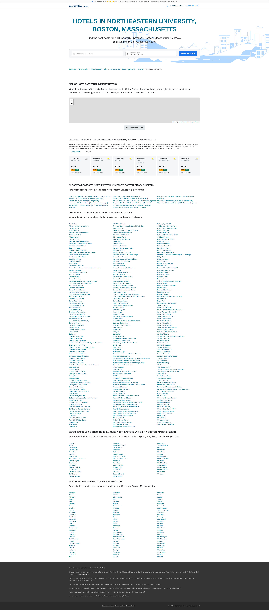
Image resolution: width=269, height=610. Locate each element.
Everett (71, 541)
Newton (115, 528)
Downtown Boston (75, 472)
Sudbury (160, 517)
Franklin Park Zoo (119, 224)
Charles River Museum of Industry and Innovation (86, 343)
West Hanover (162, 539)
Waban (159, 447)
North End (116, 463)
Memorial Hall (117, 369)
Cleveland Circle (74, 467)
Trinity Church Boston (164, 376)
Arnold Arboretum (75, 235)
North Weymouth (119, 537)
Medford (116, 510)
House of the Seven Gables (122, 277)
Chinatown (72, 465)
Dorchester (73, 469)
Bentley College (74, 248)
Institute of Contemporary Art (123, 285)
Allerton (71, 443)
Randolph (116, 552)
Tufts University (162, 380)
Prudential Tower (163, 274)
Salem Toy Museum (164, 318)
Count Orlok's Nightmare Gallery (80, 382)
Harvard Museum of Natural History (125, 259)
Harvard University (119, 266)
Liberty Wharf (117, 327)
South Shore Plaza (163, 352)
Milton (115, 519)
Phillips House (162, 257)
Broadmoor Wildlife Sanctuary (79, 321)
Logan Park (117, 329)
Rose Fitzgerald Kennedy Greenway (169, 296)
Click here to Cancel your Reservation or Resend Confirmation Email (93, 584)
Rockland (160, 492)
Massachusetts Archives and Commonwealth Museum (131, 358)
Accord (71, 495)
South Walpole (162, 508)
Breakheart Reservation (77, 312)
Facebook (92, 596)
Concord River (74, 369)
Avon (71, 499)
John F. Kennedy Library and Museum (126, 294)
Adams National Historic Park (78, 226)
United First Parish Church (166, 385)
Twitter (98, 596)
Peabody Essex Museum (165, 252)
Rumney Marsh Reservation (166, 303)
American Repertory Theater (78, 232)
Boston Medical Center (77, 290)
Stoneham (160, 512)
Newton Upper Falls (120, 458)
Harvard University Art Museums (124, 268)
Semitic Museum (162, 343)
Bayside (71, 454)
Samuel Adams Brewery (165, 329)
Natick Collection (119, 393)
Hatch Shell (117, 270)
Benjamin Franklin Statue (77, 246)
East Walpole (73, 539)
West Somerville (162, 469)
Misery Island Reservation (122, 374)
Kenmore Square (119, 310)
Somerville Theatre (163, 347)
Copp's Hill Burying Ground (78, 380)
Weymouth (161, 545)
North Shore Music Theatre (122, 422)
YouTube (105, 596)
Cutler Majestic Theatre (77, 389)
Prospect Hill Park (163, 272)
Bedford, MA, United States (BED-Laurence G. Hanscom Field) (90, 196)
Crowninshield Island (76, 387)
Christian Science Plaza (77, 358)
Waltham (160, 526)
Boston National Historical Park (79, 294)
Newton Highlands (119, 456)
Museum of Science (120, 387)
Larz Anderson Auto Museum (123, 316)
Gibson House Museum (121, 235)
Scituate (160, 499)
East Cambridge (74, 476)
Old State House (163, 241)
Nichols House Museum (121, 420)
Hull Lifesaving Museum (121, 281)
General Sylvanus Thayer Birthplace (125, 230)
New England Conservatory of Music (125, 411)
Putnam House (162, 279)
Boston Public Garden (76, 299)
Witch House (161, 415)
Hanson (71, 548)
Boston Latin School (76, 285)
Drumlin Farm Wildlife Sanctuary (79, 407)
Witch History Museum (164, 413)
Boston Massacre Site (76, 288)
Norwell (115, 541)
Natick (115, 523)
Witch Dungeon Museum (165, 411)
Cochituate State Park (76, 363)
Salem (159, 495)
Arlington (72, 497)
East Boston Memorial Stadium (79, 409)
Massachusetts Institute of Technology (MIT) (128, 363)
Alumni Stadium (74, 230)
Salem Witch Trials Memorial (167, 327)
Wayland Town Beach (164, 400)
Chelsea (72, 526)
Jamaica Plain (117, 447)
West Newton (161, 465)
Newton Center (118, 454)
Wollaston (160, 474)
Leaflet (175, 122)
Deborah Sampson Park (77, 396)
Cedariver (72, 334)
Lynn (114, 499)
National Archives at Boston (122, 398)
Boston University (75, 307)
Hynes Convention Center (122, 283)
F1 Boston (72, 415)
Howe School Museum (121, 279)
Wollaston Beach (163, 420)
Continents (72, 69)
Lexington (116, 492)
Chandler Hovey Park (76, 336)
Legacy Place (118, 318)
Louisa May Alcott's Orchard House (125, 343)
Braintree (72, 512)
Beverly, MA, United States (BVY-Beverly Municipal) (86, 198)
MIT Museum (117, 376)
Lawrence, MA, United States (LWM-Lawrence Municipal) (88, 203)
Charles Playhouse (75, 338)
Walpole (160, 523)
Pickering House (163, 259)
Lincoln (115, 495)
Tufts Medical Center (164, 378)
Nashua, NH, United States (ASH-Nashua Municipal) (130, 198)
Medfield (116, 508)
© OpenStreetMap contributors (192, 122)
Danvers (72, 534)
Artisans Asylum (74, 237)
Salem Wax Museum (164, 321)
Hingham (72, 552)
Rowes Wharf (161, 299)
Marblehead (117, 506)
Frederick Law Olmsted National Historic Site (128, 226)
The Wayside (161, 374)
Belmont (72, 504)
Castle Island (73, 332)
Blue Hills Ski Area (75, 259)
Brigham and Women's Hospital (79, 316)
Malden (115, 504)
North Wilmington (119, 539)
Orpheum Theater (163, 243)
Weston (160, 541)
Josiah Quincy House (120, 301)
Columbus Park (74, 367)
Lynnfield (116, 501)
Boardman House (75, 261)
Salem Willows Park (163, 323)
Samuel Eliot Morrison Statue (167, 332)
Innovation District (119, 445)
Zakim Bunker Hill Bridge (165, 424)
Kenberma (116, 450)
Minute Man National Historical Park (125, 371)
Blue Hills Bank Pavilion (77, 257)
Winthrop (160, 554)
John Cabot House (119, 292)
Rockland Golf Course (164, 290)
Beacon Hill (73, 456)
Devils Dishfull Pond (75, 400)
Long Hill (116, 332)
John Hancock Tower (120, 299)
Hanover (72, 545)
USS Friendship (162, 393)
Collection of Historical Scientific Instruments (84, 365)
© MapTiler (181, 122)
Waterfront (161, 450)
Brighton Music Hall (75, 318)
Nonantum (116, 461)
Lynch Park (117, 345)
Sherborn (160, 504)
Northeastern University (121, 424)
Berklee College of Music (77, 250)
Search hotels (188, 53)
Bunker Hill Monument (76, 325)
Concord (72, 532)
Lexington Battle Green (121, 323)
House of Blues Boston (121, 274)
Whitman (160, 548)
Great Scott (117, 241)
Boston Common (74, 279)
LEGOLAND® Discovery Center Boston (126, 321)
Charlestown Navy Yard (77, 345)
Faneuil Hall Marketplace (77, 418)
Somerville (161, 506)
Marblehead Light (119, 352)
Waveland (160, 452)
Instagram (112, 596)
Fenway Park (73, 422)
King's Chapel (117, 312)
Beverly (71, 506)
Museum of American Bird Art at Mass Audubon (129, 385)
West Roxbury (162, 467)
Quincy (115, 550)
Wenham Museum (163, 404)
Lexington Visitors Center (121, 325)
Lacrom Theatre (118, 314)
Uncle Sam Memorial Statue (166, 382)
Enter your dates (134, 127)
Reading (116, 554)
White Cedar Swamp (164, 407)
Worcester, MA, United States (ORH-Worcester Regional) (176, 203)
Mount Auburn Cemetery (121, 380)
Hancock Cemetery (119, 246)
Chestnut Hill (73, 528)
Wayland (160, 530)
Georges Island (74, 543)
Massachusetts (115, 69)
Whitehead (161, 472)
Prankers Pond (162, 266)
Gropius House (118, 243)
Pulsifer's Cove (162, 277)
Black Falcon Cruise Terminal (79, 255)
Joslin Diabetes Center (121, 303)
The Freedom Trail (163, 367)
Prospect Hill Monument (165, 270)
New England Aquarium (121, 409)
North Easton (117, 532)
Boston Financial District (77, 458)
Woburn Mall (161, 418)
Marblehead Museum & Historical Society (127, 354)
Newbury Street (118, 418)
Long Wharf (117, 334)
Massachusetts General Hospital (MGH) (126, 360)
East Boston (73, 474)
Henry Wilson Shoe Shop (121, 272)
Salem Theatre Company (165, 316)
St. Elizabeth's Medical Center (167, 356)
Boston (140, 69)
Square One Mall (163, 354)
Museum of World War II (121, 389)
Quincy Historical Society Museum (169, 281)
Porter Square (162, 261)
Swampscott (161, 519)
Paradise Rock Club (164, 246)
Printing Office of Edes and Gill (167, 268)
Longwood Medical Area (121, 340)
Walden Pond (161, 396)
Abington (72, 492)
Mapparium (117, 349)
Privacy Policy (120, 606)
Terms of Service (108, 606)
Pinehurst (116, 548)
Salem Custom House (164, 307)
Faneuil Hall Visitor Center (78, 420)
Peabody (116, 545)
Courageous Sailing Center (78, 385)
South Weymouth (163, 510)
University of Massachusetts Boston (169, 387)
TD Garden (161, 365)
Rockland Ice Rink (163, 292)
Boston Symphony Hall (76, 303)
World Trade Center (164, 422)
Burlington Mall (74, 327)
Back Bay (72, 452)
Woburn (160, 556)
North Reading (118, 534)
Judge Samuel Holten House (123, 305)
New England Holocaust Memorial (124, 413)
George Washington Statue (122, 232)
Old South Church (163, 237)
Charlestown (73, 463)
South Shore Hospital (164, 349)
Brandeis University (75, 310)
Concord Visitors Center (77, 371)
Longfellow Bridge (119, 336)
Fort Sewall (73, 424)
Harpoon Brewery (119, 250)
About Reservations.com (77, 592)
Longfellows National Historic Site (124, 338)
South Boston (117, 476)
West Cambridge (163, 458)
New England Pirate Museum (123, 415)
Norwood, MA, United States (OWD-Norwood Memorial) (132, 203)
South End (160, 443)
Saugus (159, 497)
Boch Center (73, 263)
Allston (71, 445)
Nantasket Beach (119, 391)
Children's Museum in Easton (79, 356)
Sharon (159, 501)
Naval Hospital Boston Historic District (126, 407)
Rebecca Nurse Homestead (166, 285)
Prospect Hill (117, 467)
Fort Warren (73, 426)
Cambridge (72, 521)
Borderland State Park (76, 266)
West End (160, 461)
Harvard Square (118, 263)
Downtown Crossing (75, 404)
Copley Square (74, 378)
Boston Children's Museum (78, 272)
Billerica (71, 508)
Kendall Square (118, 307)
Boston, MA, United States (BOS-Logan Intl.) (84, 201)
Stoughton (160, 515)
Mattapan (116, 452)
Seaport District (118, 474)
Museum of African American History (125, 382)
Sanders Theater (163, 334)
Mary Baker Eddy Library (121, 356)
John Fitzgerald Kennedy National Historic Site (129, 296)
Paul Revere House (164, 250)
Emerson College (75, 413)
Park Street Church (163, 248)
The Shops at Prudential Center (168, 371)
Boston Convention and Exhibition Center (83, 281)
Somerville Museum (164, 345)
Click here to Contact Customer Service (147, 584)
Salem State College (164, 314)
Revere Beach (162, 288)
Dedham (72, 537)
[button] (71, 100)
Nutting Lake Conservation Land (124, 426)
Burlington (72, 519)
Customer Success (118, 592)
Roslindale (116, 469)
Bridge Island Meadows (77, 314)
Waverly (160, 454)
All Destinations (92, 592)
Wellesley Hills (162, 456)
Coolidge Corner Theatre (77, 374)
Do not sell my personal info (136, 592)
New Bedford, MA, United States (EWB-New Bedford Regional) (134, 201)
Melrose (116, 512)
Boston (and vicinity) (129, 69)
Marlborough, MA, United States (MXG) (126, 196)
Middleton (116, 515)
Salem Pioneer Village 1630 (166, 312)
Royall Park (161, 301)
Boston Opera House (76, 296)
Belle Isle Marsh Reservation (79, 241)
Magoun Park (117, 347)
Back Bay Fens (74, 239)
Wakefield (160, 521)
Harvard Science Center (121, 261)
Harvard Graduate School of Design (125, 255)
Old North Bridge (163, 230)
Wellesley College (163, 402)
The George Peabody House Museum (170, 369)
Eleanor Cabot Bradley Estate (79, 411)
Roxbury (116, 472)
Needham (116, 526)
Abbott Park (73, 224)
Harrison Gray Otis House (122, 252)
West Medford (162, 463)
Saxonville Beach (163, 340)
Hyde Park (116, 443)
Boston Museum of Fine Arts (78, 292)
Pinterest (126, 596)
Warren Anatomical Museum (166, 398)
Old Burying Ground (164, 224)
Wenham (160, 534)
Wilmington (161, 550)
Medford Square (118, 367)
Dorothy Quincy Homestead (78, 402)
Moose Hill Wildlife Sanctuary (123, 378)
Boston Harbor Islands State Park (80, 283)
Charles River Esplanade (77, 340)
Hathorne (72, 550)
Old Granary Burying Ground (167, 228)
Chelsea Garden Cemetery (78, 349)
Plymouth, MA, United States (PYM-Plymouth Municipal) (132, 205)
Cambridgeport (74, 461)
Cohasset (72, 530)
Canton (71, 523)
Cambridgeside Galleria (77, 329)
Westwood (161, 543)
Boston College (74, 277)
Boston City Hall (74, 274)
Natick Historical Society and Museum (126, 396)
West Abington (162, 537)
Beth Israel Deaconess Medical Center (82, 252)
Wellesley (160, 532)
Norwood (116, 543)
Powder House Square (165, 263)
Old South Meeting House (166, 239)
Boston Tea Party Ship (76, 305)
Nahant (115, 521)
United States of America (99, 69)
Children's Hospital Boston (78, 354)
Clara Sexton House (76, 360)
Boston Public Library (76, 301)
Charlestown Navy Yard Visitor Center (82, 347)
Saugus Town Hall (163, 338)
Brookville (72, 517)
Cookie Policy (130, 606)
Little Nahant (117, 497)
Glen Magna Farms (119, 237)
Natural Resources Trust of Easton (125, 404)
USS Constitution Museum (166, 391)
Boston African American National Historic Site (84, 268)
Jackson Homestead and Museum (124, 290)
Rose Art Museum (163, 294)
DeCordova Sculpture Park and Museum (82, 398)
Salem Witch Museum (164, 325)
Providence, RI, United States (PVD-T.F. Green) (129, 207)
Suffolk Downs (162, 360)
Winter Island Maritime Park (166, 409)
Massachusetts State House (122, 365)
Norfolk (115, 530)
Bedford (71, 501)
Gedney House (118, 228)
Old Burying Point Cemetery (166, 226)
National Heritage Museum (122, 400)
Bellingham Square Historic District (80, 243)
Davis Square (73, 393)
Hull (70, 556)
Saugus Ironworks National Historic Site (170, 336)
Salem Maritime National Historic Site (169, 310)
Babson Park (73, 450)
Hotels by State (105, 592)
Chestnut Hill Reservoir (77, 352)
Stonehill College (163, 358)
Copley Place (73, 376)
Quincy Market (162, 283)
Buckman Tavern (74, 323)
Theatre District (162, 445)
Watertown (161, 528)
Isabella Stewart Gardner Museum (124, 288)
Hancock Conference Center (123, 248)
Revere (115, 556)
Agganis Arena (74, 228)
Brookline (72, 515)
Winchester (161, 552)
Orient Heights (118, 465)
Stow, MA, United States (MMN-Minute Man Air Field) (175, 201)
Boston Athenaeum (75, 270)
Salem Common (162, 305)
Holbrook (72, 554)
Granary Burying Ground (121, 239)
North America (83, 69)
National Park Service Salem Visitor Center (127, 402)
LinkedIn (119, 596)
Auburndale (73, 447)
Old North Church (163, 232)
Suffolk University (163, 363)
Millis (114, 517)
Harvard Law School (120, 257)
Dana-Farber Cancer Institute (79, 391)
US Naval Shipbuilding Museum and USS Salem (173, 389)
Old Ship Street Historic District (167, 235)
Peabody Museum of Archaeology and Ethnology (174, 255)
